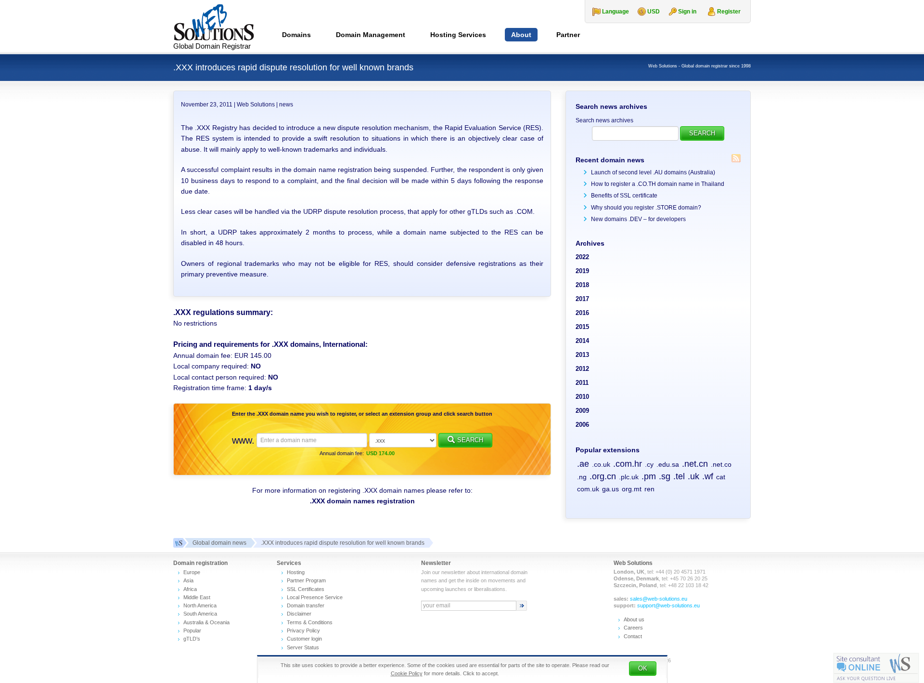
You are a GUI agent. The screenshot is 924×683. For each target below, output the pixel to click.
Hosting (296, 572)
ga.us (610, 489)
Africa (190, 589)
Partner (568, 35)
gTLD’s (191, 639)
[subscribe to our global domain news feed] (736, 158)
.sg (664, 476)
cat (720, 477)
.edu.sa (667, 464)
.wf (707, 476)
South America (200, 614)
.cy (649, 464)
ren (649, 489)
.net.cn (695, 464)
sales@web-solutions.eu (658, 599)
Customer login (304, 639)
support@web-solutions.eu (668, 605)
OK (642, 668)
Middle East (196, 597)
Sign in (687, 11)
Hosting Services (458, 35)
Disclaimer (299, 614)
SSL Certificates (305, 589)
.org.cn (603, 476)
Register (729, 11)
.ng (582, 477)
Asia (188, 580)
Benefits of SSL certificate (624, 195)
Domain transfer (305, 605)
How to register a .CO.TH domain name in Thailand (657, 184)
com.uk (588, 489)
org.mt (632, 489)
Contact (633, 636)
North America (200, 605)
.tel (679, 476)
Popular (192, 630)
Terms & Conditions (310, 622)
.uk (693, 476)
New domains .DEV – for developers (638, 219)
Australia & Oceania (206, 622)
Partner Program (306, 580)
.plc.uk (629, 477)
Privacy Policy (303, 630)
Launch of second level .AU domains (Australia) (653, 172)
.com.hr (627, 464)
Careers (633, 627)
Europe (191, 572)
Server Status (303, 647)
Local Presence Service (315, 597)
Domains (296, 35)
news (286, 104)
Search (470, 440)
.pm (649, 476)
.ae (583, 464)
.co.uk (601, 464)
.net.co (721, 464)
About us (634, 619)
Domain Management (370, 35)
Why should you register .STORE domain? (646, 207)
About (521, 35)
